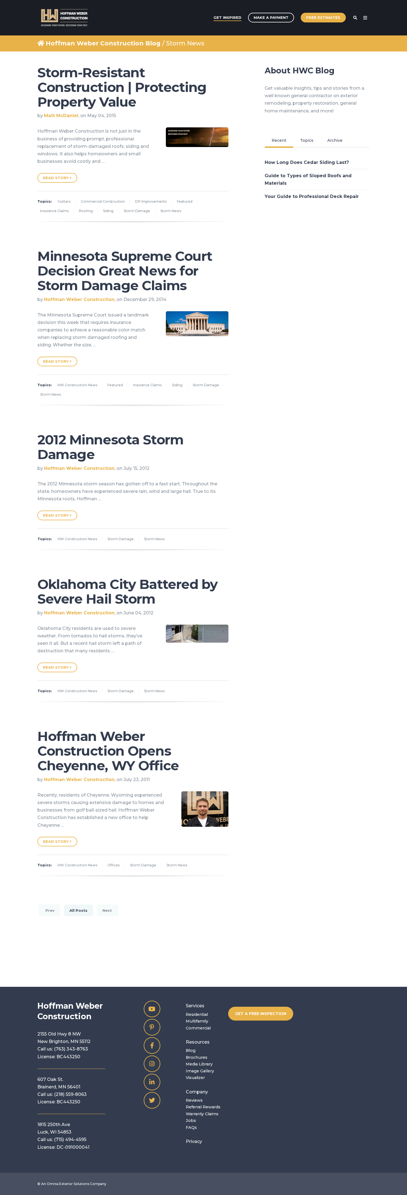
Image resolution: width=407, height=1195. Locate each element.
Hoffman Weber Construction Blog (103, 43)
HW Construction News (77, 385)
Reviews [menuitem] (194, 1100)
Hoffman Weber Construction (79, 299)
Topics (306, 140)
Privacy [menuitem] (194, 1141)
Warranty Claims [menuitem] (202, 1113)
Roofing (86, 211)
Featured (184, 201)
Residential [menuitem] (197, 1014)
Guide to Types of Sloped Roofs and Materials (308, 179)
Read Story (56, 178)
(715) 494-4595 (70, 1139)
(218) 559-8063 (70, 1094)
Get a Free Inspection (260, 1013)
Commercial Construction (103, 201)
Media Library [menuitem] (199, 1064)
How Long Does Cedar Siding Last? (307, 162)
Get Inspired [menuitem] (227, 17)
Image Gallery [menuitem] (200, 1070)
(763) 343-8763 (71, 1049)
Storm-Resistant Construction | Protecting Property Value (122, 87)
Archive (334, 140)
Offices (113, 865)
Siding (108, 211)
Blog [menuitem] (190, 1050)
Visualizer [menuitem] (195, 1077)
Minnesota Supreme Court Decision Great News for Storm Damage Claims (124, 270)
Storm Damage (137, 211)
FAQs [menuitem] (191, 1127)
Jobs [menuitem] (191, 1120)
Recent (279, 140)
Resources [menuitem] (198, 1042)
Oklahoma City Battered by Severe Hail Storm (127, 591)
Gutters (64, 201)
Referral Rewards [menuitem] (203, 1106)
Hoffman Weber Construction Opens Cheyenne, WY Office (108, 751)
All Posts (78, 910)
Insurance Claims (54, 211)
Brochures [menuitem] (196, 1057)
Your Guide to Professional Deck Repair (312, 196)
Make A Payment (271, 17)
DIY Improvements (151, 201)
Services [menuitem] (195, 1005)
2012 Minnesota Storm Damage (110, 447)
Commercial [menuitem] (198, 1028)
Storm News (170, 211)
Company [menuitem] (197, 1091)
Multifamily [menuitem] (197, 1021)
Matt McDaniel (61, 115)
